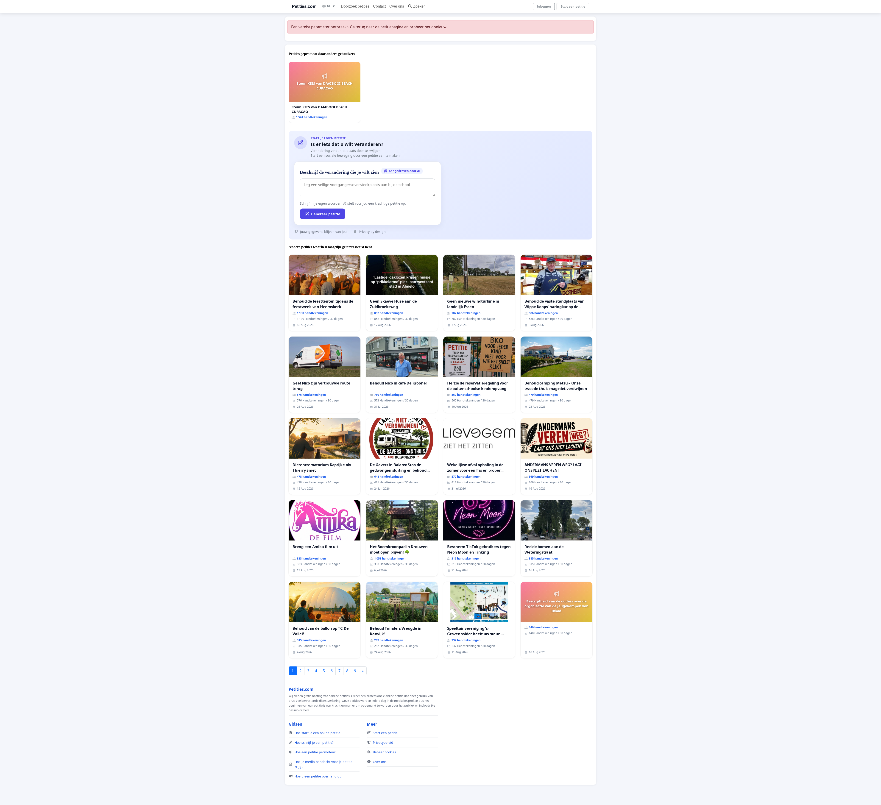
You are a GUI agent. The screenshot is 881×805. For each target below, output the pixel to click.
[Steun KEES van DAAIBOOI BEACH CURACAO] (324, 92)
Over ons (396, 6)
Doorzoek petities (355, 6)
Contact (379, 6)
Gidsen (295, 724)
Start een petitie (572, 6)
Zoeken (419, 6)
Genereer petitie (325, 214)
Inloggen (544, 6)
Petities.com (304, 6)
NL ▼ (331, 6)
